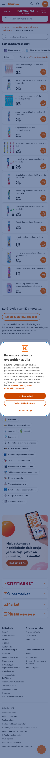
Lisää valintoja (25, 410)
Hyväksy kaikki (25, 396)
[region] (25, 379)
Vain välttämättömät (25, 403)
